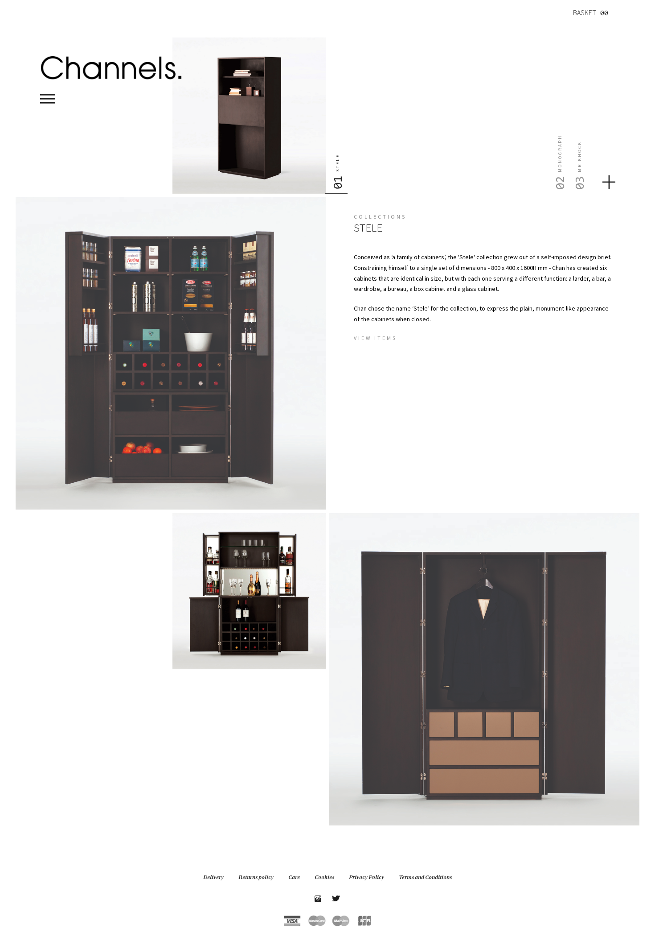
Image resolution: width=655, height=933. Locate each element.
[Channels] (111, 67)
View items (375, 338)
